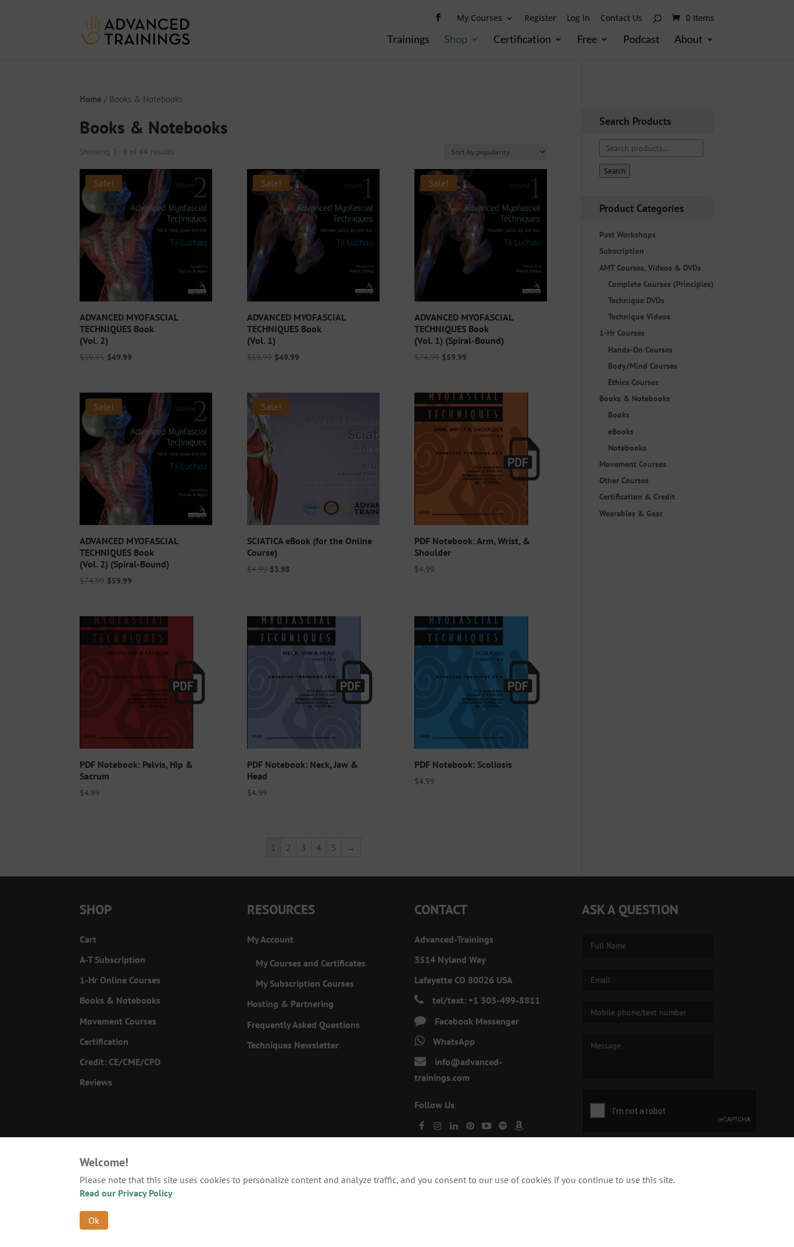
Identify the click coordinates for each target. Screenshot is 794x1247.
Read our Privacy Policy (126, 1193)
